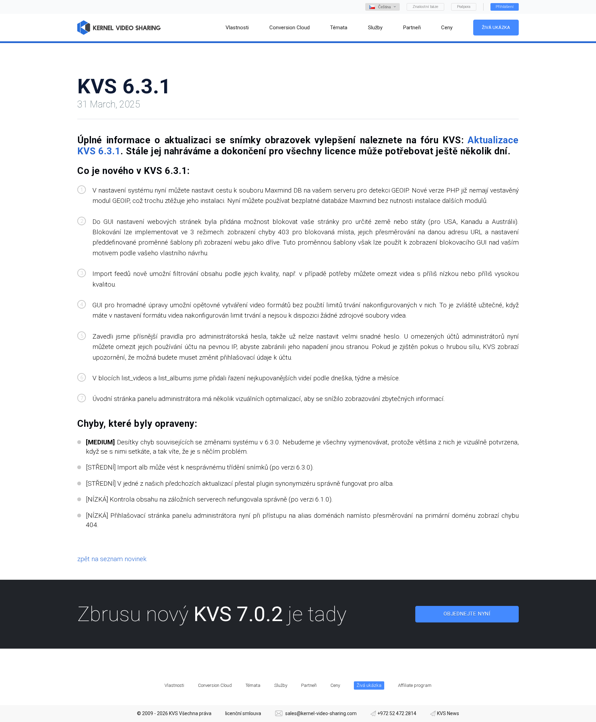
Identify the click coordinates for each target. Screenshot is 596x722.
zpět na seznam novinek (112, 559)
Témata (253, 685)
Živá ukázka (496, 27)
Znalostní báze (425, 6)
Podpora (463, 6)
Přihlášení (505, 6)
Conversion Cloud (215, 685)
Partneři (309, 685)
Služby (280, 685)
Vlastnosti (174, 685)
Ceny (335, 685)
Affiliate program (414, 685)
